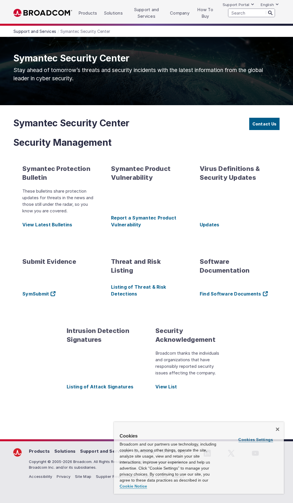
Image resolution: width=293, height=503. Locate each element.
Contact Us (264, 123)
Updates (209, 224)
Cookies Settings (255, 439)
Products (39, 451)
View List (166, 387)
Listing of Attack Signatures (100, 387)
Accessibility (40, 476)
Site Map (83, 476)
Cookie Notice (133, 486)
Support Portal (236, 4)
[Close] (277, 429)
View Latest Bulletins (47, 224)
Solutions (65, 451)
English (267, 4)
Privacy (63, 476)
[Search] (270, 12)
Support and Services (104, 451)
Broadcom (42, 13)
